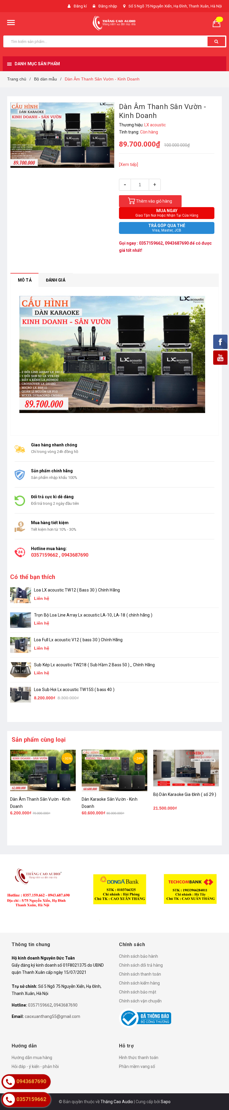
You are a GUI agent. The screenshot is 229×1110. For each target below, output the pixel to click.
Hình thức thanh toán (138, 1057)
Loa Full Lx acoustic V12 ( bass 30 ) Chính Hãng (78, 639)
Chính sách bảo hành (138, 956)
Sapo (166, 1101)
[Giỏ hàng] (219, 23)
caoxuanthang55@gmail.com (52, 1016)
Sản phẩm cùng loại (39, 739)
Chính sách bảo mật (137, 992)
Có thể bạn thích (32, 577)
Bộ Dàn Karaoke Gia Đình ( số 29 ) (184, 794)
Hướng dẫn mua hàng (32, 1057)
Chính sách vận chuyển (140, 1001)
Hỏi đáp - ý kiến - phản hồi (35, 1066)
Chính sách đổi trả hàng (141, 965)
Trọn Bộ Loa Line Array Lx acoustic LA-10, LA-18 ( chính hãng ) (93, 615)
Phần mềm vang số (137, 1066)
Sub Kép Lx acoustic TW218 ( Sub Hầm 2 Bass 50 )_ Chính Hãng (94, 664)
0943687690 (177, 243)
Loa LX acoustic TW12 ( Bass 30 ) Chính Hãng (77, 590)
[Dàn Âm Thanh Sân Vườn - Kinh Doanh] (43, 770)
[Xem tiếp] (128, 164)
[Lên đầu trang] (216, 1092)
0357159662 (151, 243)
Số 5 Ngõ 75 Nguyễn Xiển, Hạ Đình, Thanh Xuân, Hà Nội (175, 6)
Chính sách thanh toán (140, 974)
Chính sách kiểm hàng (139, 983)
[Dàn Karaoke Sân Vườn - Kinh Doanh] (114, 770)
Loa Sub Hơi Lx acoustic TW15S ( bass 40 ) (74, 689)
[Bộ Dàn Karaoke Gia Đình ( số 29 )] (186, 768)
